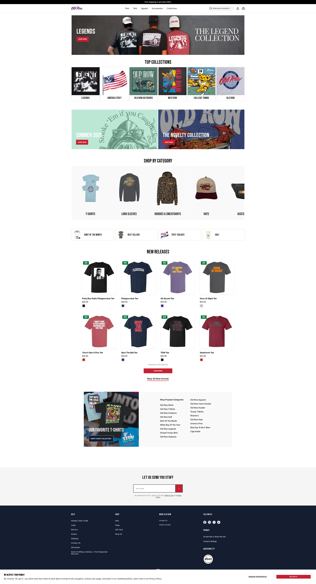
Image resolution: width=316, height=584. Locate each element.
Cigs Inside (195, 431)
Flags (117, 525)
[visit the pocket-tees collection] (90, 192)
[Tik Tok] (218, 522)
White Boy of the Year (170, 425)
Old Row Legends (168, 429)
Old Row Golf (166, 417)
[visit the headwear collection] (206, 192)
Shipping (74, 538)
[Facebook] (204, 522)
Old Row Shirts (166, 405)
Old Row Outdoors (168, 413)
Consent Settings (210, 541)
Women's (194, 415)
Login (73, 525)
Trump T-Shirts (196, 411)
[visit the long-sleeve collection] (129, 192)
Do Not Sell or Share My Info (214, 537)
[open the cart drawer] (243, 8)
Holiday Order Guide (79, 521)
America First (196, 423)
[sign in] (238, 8)
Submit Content (165, 525)
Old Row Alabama (168, 436)
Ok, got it (293, 577)
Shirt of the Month (168, 421)
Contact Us (75, 543)
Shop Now (82, 142)
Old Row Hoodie (197, 407)
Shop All (118, 534)
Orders (74, 534)
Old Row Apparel (198, 400)
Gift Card (119, 530)
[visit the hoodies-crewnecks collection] (168, 192)
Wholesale (75, 547)
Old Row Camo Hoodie (200, 404)
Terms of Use (169, 495)
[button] (83, 305)
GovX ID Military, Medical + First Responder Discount (89, 553)
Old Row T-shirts (167, 409)
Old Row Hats (196, 419)
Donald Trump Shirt (169, 433)
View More (158, 371)
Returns (74, 530)
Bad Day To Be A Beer (200, 427)
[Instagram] (209, 522)
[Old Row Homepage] (84, 8)
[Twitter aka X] (214, 522)
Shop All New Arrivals (158, 378)
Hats (117, 521)
